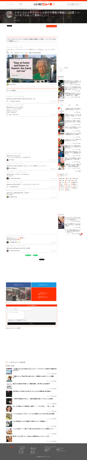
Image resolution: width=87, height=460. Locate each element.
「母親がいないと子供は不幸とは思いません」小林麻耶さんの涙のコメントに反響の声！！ (33, 376)
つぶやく (41, 257)
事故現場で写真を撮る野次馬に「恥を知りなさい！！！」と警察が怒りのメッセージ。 (73, 153)
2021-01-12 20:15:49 (21, 190)
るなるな (48, 373)
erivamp (8, 153)
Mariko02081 (9, 163)
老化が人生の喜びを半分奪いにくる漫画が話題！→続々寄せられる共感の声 (31, 383)
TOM (75, 112)
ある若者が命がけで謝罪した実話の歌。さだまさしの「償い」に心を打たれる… (73, 122)
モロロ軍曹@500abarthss (13, 186)
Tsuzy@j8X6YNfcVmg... (13, 196)
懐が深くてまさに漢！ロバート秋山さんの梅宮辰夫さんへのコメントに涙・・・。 (33, 436)
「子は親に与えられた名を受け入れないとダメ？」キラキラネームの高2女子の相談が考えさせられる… (35, 369)
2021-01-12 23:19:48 (19, 182)
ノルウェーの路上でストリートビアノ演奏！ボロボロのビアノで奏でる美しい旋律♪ (73, 224)
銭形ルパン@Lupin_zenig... (14, 114)
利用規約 (58, 449)
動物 (61, 184)
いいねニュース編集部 (68, 84)
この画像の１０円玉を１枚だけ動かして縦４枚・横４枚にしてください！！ (73, 109)
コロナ (68, 182)
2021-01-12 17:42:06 (19, 163)
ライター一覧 (47, 448)
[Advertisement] (31, 31)
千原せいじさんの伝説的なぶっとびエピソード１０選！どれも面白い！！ (73, 127)
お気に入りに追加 (52, 26)
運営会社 (46, 450)
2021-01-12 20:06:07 (20, 104)
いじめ (62, 188)
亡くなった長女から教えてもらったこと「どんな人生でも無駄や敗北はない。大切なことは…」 (73, 231)
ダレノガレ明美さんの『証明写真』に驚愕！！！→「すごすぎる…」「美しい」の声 (33, 406)
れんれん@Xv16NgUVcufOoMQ (15, 178)
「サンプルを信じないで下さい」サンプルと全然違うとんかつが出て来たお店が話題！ (34, 413)
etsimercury (9, 47)
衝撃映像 (75, 182)
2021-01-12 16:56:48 (22, 172)
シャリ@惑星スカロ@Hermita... (15, 101)
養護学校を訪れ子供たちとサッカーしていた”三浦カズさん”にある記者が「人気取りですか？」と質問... (73, 94)
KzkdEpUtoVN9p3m (10, 245)
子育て (76, 186)
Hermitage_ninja (9, 96)
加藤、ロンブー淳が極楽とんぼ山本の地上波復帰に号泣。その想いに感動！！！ (73, 159)
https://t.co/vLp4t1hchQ (35, 52)
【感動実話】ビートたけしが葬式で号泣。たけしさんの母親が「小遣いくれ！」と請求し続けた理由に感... (73, 165)
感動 (62, 178)
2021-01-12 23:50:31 (21, 245)
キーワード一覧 (59, 448)
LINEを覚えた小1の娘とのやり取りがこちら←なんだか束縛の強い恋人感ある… (32, 391)
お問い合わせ (47, 449)
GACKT (68, 188)
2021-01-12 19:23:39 (20, 96)
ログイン (78, 4)
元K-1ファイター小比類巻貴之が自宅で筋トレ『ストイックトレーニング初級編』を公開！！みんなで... (73, 88)
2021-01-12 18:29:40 (17, 153)
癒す (62, 180)
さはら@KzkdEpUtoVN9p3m (14, 250)
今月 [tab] (69, 105)
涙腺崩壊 (62, 186)
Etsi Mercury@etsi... (12, 84)
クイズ (62, 190)
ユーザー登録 (70, 4)
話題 (76, 178)
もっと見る (78, 171)
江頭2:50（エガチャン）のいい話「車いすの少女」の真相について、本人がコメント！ (73, 115)
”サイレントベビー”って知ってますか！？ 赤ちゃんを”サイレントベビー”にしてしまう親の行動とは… (73, 218)
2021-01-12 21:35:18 (19, 235)
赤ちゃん (67, 184)
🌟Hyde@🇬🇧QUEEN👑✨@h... (15, 242)
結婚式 (68, 190)
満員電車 (75, 188)
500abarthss (9, 182)
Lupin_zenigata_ (9, 104)
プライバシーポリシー (61, 450)
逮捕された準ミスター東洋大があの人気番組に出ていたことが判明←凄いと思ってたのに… (73, 146)
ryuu (75, 91)
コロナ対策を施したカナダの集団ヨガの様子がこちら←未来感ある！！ (30, 421)
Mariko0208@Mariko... (13, 168)
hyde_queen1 (9, 235)
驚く (61, 182)
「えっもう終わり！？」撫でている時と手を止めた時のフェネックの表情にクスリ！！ (34, 428)
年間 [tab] (77, 105)
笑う (68, 180)
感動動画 (74, 184)
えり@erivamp (11, 159)
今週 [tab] (62, 105)
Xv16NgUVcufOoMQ (10, 172)
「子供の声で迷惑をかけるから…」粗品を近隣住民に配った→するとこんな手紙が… (33, 398)
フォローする (13, 47)
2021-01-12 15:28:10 (19, 47)
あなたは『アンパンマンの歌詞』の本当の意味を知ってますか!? (73, 140)
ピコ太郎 (69, 186)
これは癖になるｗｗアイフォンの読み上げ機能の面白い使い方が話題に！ (73, 134)
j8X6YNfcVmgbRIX (10, 190)
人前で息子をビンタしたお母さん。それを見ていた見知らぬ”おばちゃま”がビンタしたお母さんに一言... (73, 82)
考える (69, 178)
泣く (74, 180)
